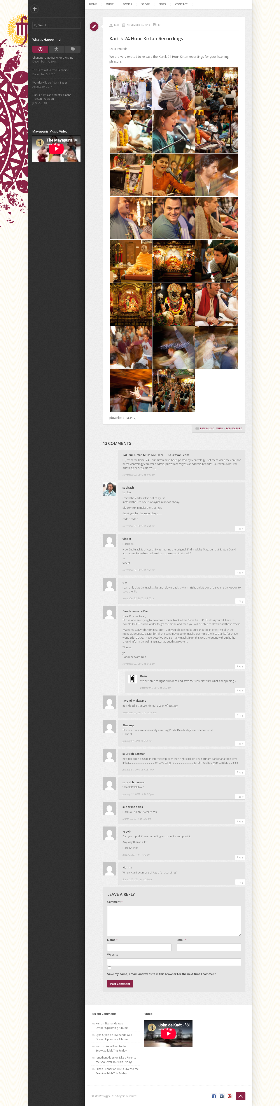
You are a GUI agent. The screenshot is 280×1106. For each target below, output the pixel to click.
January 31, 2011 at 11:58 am (138, 769)
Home (93, 4)
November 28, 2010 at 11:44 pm (139, 712)
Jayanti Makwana (134, 700)
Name (112, 940)
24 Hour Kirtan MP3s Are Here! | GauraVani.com (155, 455)
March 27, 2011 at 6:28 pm (136, 818)
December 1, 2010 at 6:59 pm (155, 687)
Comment (115, 902)
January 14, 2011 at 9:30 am (137, 741)
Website (112, 954)
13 (159, 24)
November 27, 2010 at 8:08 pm (138, 663)
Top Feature (234, 428)
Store (145, 4)
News (162, 4)
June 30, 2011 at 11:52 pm (136, 854)
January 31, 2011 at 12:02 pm (138, 794)
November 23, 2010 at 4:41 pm (138, 474)
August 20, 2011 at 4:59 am (137, 879)
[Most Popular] (56, 49)
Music (110, 4)
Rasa (143, 676)
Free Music (207, 428)
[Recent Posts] (40, 49)
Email (182, 940)
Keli (116, 24)
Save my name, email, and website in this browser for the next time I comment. (161, 974)
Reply (240, 528)
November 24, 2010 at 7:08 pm (138, 569)
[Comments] (72, 49)
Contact (181, 4)
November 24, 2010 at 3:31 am (138, 526)
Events (127, 4)
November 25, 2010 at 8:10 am (138, 598)
